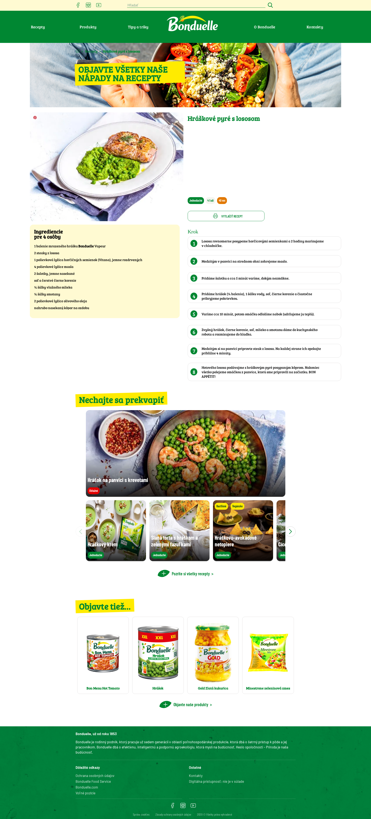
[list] (185, 531)
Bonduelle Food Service (93, 781)
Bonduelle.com (87, 787)
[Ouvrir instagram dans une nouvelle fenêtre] (88, 6)
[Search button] (270, 5)
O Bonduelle (264, 26)
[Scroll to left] (81, 531)
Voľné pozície (85, 792)
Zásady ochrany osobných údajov (173, 814)
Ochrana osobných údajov (95, 775)
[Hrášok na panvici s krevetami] (185, 495)
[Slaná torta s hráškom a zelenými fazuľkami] (179, 559)
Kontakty (315, 26)
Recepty (38, 26)
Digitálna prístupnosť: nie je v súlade (216, 781)
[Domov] (78, 51)
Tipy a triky (138, 26)
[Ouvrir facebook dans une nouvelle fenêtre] (78, 6)
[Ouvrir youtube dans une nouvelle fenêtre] (98, 6)
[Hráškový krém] (116, 559)
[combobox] (196, 5)
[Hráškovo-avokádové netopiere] (243, 559)
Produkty (88, 26)
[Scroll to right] (290, 531)
